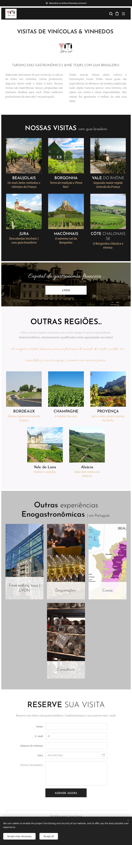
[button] (110, 14)
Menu (123, 13)
